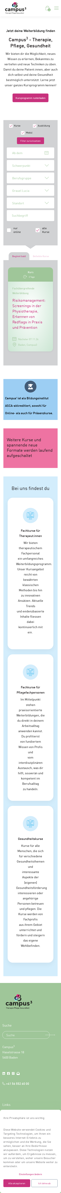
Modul (29, 132)
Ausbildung (44, 125)
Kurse (17, 125)
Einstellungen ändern (30, 1174)
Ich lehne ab (44, 1183)
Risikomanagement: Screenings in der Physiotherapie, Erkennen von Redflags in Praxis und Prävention (29, 314)
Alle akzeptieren (16, 1183)
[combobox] (30, 165)
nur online (17, 230)
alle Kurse (45, 230)
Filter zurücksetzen (30, 140)
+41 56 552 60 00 (17, 1083)
